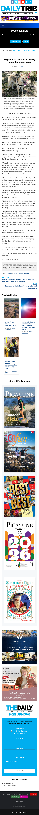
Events (27, 794)
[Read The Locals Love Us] (19, 496)
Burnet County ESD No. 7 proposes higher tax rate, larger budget (11, 365)
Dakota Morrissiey (10, 329)
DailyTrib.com (23, 66)
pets (27, 273)
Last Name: (19, 748)
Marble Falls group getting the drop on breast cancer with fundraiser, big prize (18, 279)
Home (3, 50)
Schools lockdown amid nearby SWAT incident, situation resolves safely (28, 325)
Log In (26, 41)
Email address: (19, 758)
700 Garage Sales (8, 786)
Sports (8, 794)
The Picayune (24, 796)
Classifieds (21, 794)
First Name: (19, 738)
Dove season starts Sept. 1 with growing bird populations (21, 286)
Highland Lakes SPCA (19, 273)
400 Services (6, 783)
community (9, 273)
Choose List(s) (19, 728)
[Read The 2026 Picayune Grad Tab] (19, 545)
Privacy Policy (19, 801)
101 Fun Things (15, 796)
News (4, 794)
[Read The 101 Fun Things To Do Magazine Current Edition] (19, 451)
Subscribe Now (15, 41)
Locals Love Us (33, 794)
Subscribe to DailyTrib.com (19, 806)
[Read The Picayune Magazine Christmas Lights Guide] (19, 600)
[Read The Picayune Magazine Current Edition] (19, 407)
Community (9, 50)
